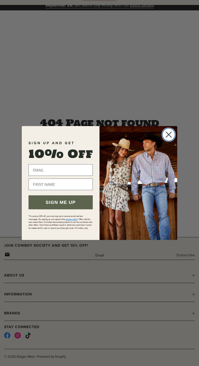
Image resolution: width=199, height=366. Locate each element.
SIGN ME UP (61, 202)
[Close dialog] (168, 134)
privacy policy (71, 219)
